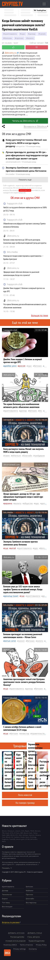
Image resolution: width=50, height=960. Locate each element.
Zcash (7, 833)
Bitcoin (4, 831)
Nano (4, 841)
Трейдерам (40, 455)
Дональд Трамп (11, 596)
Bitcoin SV (9, 837)
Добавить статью (35, 933)
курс (23, 34)
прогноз (19, 38)
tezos (27, 837)
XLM (20, 835)
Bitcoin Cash (28, 833)
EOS (22, 831)
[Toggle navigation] (44, 4)
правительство (38, 733)
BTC (40, 410)
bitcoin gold (20, 839)
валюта (18, 503)
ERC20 (12, 835)
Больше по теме (39, 315)
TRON (32, 831)
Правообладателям (37, 941)
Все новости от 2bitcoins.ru (35, 126)
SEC (45, 410)
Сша (6, 548)
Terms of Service (26, 945)
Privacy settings (19, 949)
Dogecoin (5, 839)
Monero (37, 831)
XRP (21, 833)
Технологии (7, 894)
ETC (16, 835)
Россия (22, 366)
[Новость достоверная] (13, 47)
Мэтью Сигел (10, 641)
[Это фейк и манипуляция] (36, 47)
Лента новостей (25, 795)
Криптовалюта (8, 886)
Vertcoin (32, 835)
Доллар (5, 890)
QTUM (27, 839)
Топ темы (6, 902)
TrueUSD (12, 839)
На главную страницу (25, 802)
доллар (32, 34)
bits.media (12, 252)
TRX (3, 833)
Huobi (22, 837)
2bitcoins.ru (13, 235)
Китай (13, 548)
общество (28, 503)
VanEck (42, 34)
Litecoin (18, 831)
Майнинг (29, 890)
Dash (3, 835)
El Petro (16, 833)
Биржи (5, 898)
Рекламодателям (17, 937)
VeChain (25, 835)
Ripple (27, 831)
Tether (35, 833)
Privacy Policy (41, 945)
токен (7, 455)
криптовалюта (11, 34)
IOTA (11, 833)
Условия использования (15, 941)
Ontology (33, 837)
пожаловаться (25, 190)
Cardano (17, 837)
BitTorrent (33, 839)
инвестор (25, 733)
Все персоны (31, 902)
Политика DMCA (10, 945)
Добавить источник (16, 933)
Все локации (7, 906)
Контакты (33, 949)
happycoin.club (14, 203)
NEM (7, 835)
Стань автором (33, 937)
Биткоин (29, 886)
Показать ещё (25, 179)
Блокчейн (27, 455)
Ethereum (16, 455)
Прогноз (29, 894)
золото (30, 38)
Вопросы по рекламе (10, 922)
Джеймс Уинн (11, 366)
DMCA (7, 952)
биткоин (8, 38)
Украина (8, 503)
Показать (6, 868)
